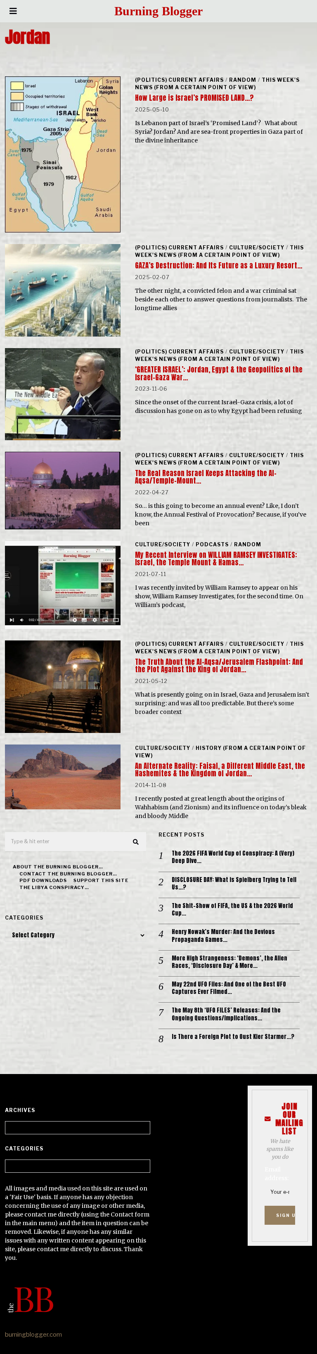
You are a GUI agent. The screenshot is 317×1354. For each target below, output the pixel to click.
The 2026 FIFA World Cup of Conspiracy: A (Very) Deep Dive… (233, 857)
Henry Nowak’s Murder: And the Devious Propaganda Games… (223, 935)
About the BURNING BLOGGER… (58, 867)
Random (242, 80)
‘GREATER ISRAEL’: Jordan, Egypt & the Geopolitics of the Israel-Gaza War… (219, 373)
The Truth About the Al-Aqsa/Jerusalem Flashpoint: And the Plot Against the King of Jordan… (219, 666)
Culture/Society (256, 247)
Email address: (277, 1174)
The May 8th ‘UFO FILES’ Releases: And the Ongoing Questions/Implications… (226, 1014)
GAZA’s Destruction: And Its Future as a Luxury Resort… (218, 265)
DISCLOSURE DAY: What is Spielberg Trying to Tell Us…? (234, 883)
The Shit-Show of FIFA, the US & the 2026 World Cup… (232, 909)
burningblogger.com (33, 1334)
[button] (136, 842)
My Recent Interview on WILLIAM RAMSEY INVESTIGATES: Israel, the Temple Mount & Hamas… (216, 559)
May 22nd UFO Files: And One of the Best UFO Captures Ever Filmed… (229, 988)
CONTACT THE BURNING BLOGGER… (68, 874)
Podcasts (212, 544)
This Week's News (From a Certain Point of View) (217, 83)
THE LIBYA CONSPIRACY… (54, 887)
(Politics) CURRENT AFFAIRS (179, 80)
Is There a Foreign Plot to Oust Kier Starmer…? (233, 1037)
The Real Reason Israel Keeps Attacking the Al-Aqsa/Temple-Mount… (206, 477)
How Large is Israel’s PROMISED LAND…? (194, 97)
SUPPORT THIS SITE (100, 880)
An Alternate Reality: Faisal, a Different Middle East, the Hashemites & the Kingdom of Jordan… (220, 770)
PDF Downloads (43, 880)
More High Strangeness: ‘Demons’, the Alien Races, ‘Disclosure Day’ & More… (229, 962)
